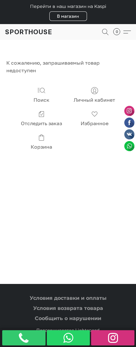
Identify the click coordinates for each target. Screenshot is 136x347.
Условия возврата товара (68, 308)
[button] (68, 16)
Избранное (94, 123)
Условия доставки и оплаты (68, 298)
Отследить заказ (41, 123)
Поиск (41, 100)
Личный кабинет (94, 100)
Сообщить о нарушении (68, 318)
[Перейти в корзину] (118, 32)
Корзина (41, 147)
